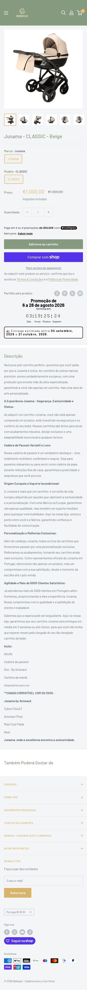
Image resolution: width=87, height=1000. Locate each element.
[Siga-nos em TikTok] (30, 932)
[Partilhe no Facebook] (57, 293)
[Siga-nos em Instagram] (14, 932)
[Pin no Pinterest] (65, 293)
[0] (79, 12)
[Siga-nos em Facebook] (7, 932)
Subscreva (17, 893)
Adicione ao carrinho (43, 244)
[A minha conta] (71, 13)
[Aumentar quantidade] (48, 212)
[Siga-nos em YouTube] (22, 932)
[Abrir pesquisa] (63, 13)
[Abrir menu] (6, 13)
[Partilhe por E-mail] (80, 293)
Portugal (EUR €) (15, 912)
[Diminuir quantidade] (27, 212)
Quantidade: (12, 212)
